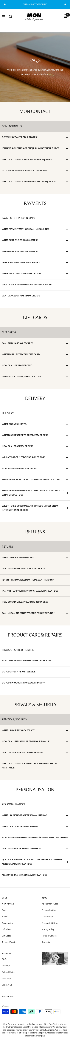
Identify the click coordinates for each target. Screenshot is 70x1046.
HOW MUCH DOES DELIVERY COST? (19, 468)
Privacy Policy (48, 929)
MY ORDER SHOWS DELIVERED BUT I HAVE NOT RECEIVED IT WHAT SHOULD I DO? (33, 492)
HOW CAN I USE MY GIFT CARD (17, 365)
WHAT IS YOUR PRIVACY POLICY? (18, 730)
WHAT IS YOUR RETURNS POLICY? (18, 557)
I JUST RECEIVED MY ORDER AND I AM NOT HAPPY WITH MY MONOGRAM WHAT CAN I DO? (32, 861)
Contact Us (7, 985)
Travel (4, 916)
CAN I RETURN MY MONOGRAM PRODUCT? (23, 568)
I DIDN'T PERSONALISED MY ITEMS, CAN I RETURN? (27, 580)
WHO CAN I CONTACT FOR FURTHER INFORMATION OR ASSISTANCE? (29, 765)
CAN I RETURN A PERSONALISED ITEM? (21, 848)
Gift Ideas (6, 929)
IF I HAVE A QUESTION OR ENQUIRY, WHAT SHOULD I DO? (30, 148)
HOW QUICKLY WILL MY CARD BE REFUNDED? (25, 602)
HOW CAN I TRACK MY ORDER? (17, 446)
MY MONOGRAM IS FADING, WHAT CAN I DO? (24, 875)
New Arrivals (8, 904)
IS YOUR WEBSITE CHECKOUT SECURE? (21, 262)
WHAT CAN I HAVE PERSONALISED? (20, 826)
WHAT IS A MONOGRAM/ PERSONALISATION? (24, 815)
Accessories (7, 923)
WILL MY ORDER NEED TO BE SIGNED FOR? (23, 457)
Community (47, 916)
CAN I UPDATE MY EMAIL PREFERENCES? (22, 752)
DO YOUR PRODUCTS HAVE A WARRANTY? (23, 683)
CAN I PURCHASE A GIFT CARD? (17, 343)
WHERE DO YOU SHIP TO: (14, 424)
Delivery (6, 965)
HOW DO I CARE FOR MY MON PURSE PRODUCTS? (26, 661)
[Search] (10, 16)
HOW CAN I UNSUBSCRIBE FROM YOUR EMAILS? (25, 741)
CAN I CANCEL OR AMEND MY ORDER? (21, 296)
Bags (4, 910)
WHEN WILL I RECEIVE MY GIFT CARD (21, 354)
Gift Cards (6, 936)
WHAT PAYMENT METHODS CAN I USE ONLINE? (25, 229)
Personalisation (49, 910)
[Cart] (65, 16)
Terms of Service (9, 942)
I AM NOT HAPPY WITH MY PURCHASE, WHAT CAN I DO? (30, 591)
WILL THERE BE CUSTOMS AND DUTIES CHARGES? (27, 285)
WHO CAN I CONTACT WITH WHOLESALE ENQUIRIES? (28, 181)
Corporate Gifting (50, 923)
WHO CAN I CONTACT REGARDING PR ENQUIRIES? (27, 159)
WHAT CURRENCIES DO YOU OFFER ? (20, 240)
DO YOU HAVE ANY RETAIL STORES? (19, 137)
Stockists (46, 942)
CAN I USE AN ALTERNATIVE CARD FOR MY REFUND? (28, 613)
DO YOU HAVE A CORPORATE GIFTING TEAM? (24, 170)
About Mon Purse (50, 904)
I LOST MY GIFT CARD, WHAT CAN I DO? (21, 376)
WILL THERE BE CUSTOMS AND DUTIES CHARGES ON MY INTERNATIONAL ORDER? (30, 508)
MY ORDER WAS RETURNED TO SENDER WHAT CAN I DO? (31, 479)
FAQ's (4, 959)
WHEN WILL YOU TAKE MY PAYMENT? (20, 251)
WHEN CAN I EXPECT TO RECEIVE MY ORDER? (25, 435)
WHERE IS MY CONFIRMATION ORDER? (21, 273)
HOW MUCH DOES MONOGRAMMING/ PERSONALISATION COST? (34, 837)
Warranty (6, 978)
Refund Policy (8, 972)
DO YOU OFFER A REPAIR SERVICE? (19, 672)
